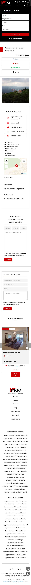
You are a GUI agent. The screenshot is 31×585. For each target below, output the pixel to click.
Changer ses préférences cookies (16, 576)
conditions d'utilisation (18, 581)
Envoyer (8, 259)
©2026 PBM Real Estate (9, 573)
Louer (16, 10)
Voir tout (15, 374)
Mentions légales (23, 573)
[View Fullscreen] (6, 166)
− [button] (6, 163)
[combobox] (15, 15)
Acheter (7, 10)
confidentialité (6, 581)
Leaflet (24, 173)
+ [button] (6, 160)
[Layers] (24, 161)
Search (17, 34)
